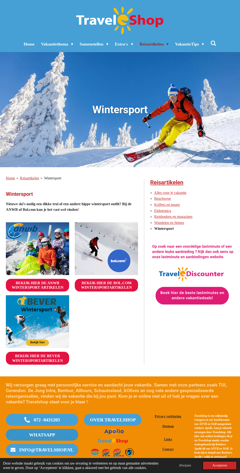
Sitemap (168, 426)
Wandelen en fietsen (169, 223)
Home (10, 178)
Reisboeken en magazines (173, 217)
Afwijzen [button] (185, 465)
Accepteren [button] (219, 465)
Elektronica (162, 211)
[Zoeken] (213, 43)
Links (168, 439)
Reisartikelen (29, 178)
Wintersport (52, 178)
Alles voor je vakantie (170, 193)
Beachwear (162, 199)
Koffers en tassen (167, 205)
